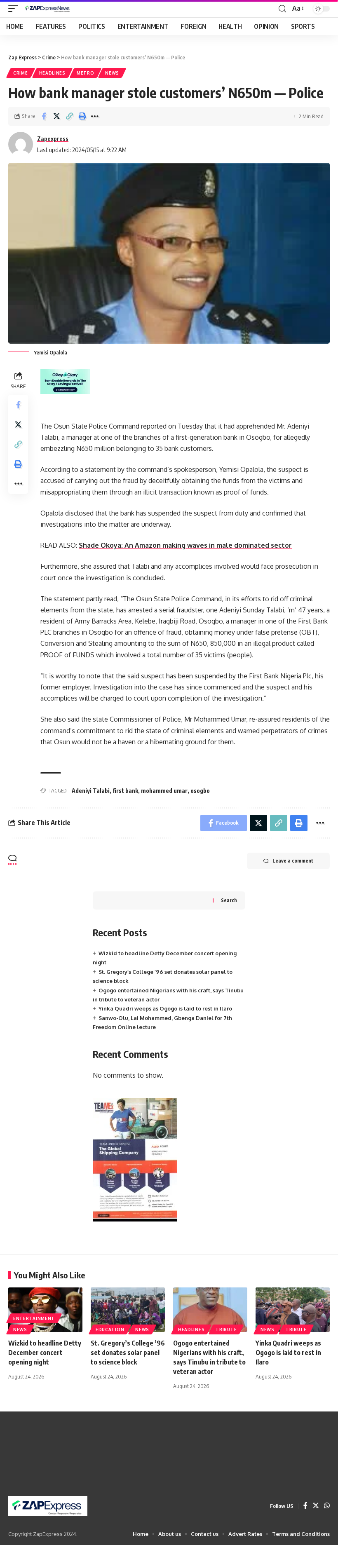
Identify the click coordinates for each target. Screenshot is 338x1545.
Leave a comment (292, 861)
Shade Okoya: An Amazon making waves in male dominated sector (185, 545)
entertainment (34, 1318)
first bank (125, 790)
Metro (85, 72)
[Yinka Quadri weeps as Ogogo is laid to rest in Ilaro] (293, 1309)
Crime (20, 72)
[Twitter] (315, 1506)
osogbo (200, 790)
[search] (282, 8)
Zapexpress (52, 138)
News (112, 72)
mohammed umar (164, 790)
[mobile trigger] (15, 8)
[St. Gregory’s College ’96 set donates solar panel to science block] (128, 1309)
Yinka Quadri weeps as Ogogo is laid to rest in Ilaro (165, 1008)
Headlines (52, 72)
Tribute (226, 1329)
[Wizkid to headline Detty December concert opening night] (45, 1309)
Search (229, 900)
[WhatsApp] (327, 1506)
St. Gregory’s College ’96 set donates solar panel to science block (128, 1352)
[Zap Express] (48, 8)
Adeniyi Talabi (91, 790)
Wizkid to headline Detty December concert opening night (44, 1352)
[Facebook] (305, 1506)
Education (110, 1329)
